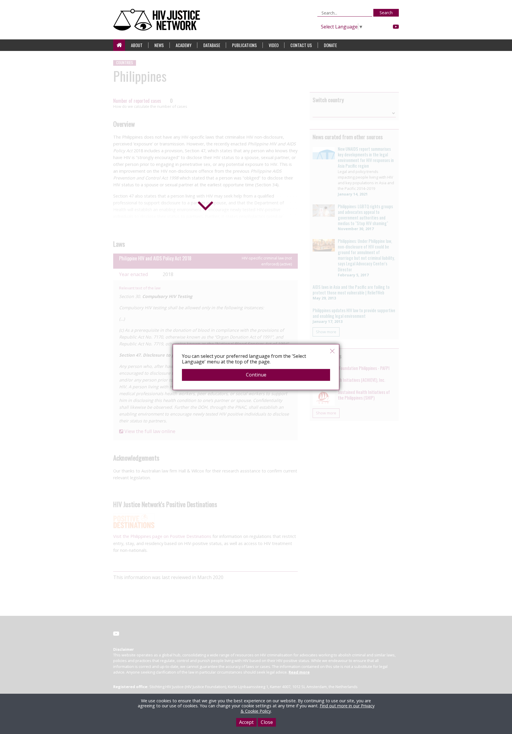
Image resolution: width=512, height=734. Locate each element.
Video (274, 45)
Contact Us (301, 45)
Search (386, 12)
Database (211, 45)
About (137, 45)
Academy (183, 45)
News (159, 45)
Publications (244, 45)
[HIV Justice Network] (158, 20)
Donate (330, 45)
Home (119, 45)
